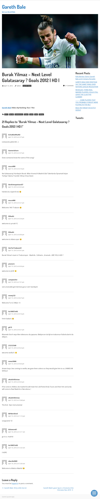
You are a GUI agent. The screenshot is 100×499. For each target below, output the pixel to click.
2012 (6, 114)
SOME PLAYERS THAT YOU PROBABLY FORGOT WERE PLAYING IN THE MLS (86, 102)
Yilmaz (41, 114)
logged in (15, 483)
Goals (26, 114)
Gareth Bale (14, 8)
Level (31, 114)
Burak (11, 114)
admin (19, 86)
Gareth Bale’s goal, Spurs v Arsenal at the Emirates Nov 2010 (58, 489)
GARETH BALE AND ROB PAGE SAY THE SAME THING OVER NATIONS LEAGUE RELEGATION (86, 84)
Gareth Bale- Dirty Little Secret (15, 488)
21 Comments (69, 86)
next (36, 114)
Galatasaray (19, 114)
